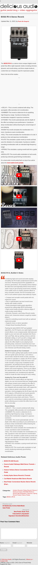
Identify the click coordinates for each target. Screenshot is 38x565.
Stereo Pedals (26, 495)
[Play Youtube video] (19, 175)
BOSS (9, 497)
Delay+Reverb (28, 490)
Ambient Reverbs (18, 490)
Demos (35, 490)
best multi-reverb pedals (15, 163)
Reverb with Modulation (19, 493)
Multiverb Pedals (17, 492)
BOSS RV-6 (7, 63)
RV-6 (13, 497)
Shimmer (29, 493)
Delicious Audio (6, 559)
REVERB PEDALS (28, 492)
